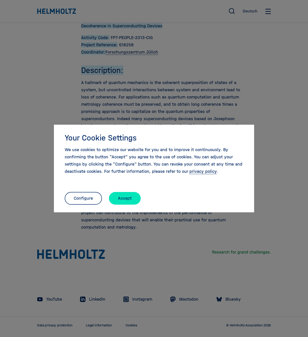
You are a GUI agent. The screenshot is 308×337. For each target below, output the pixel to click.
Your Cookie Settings (101, 138)
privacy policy (203, 171)
